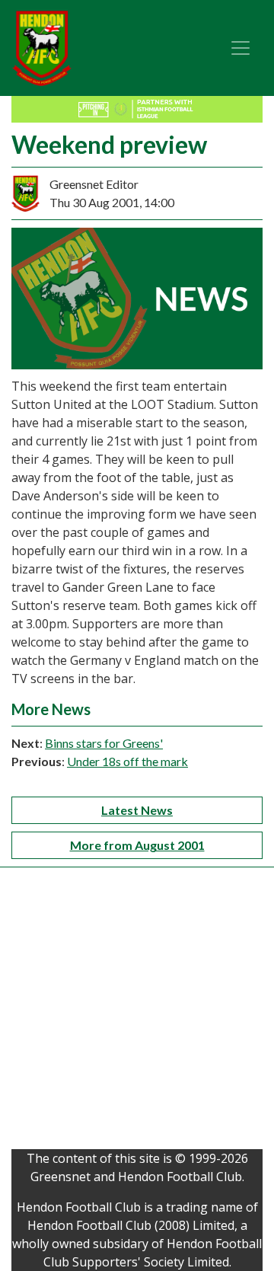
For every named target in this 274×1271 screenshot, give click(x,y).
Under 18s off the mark (127, 761)
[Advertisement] (137, 1012)
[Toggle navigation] (240, 48)
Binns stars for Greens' (104, 743)
